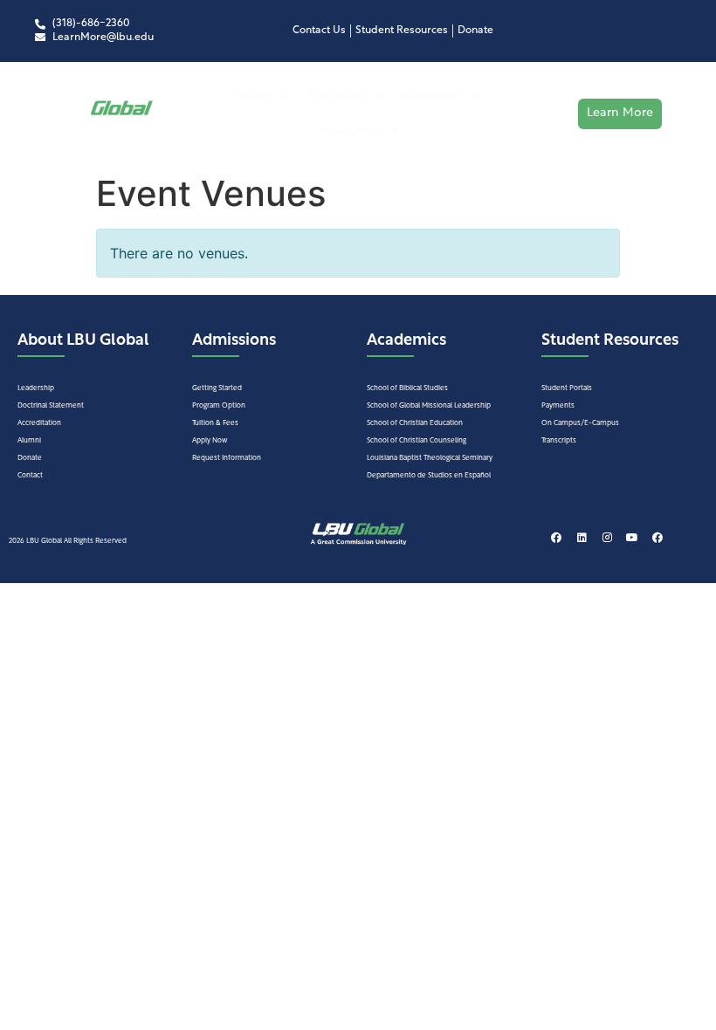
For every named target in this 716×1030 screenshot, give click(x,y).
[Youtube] (632, 537)
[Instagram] (606, 537)
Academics (432, 96)
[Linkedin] (581, 537)
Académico (349, 131)
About (254, 96)
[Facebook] (556, 537)
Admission (336, 96)
